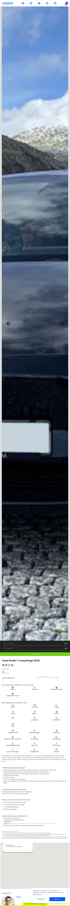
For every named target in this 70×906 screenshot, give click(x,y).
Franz (55, 4)
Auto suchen (31, 4)
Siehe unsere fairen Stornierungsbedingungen (15, 793)
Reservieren (35, 654)
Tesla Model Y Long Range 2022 (21, 660)
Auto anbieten (39, 4)
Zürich (7, 673)
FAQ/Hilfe (47, 4)
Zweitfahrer (7, 825)
